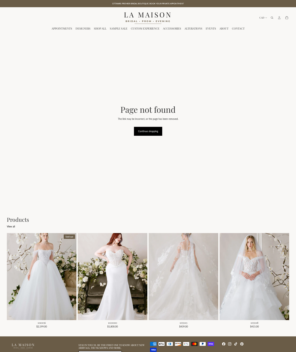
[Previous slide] (12, 276)
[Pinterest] (242, 344)
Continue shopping (148, 131)
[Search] (272, 17)
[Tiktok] (236, 344)
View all (11, 226)
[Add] (142, 315)
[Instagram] (230, 344)
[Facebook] (224, 344)
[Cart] (287, 17)
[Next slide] (71, 276)
